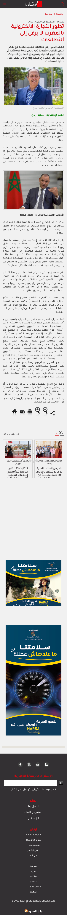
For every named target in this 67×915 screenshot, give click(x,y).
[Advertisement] (31, 457)
